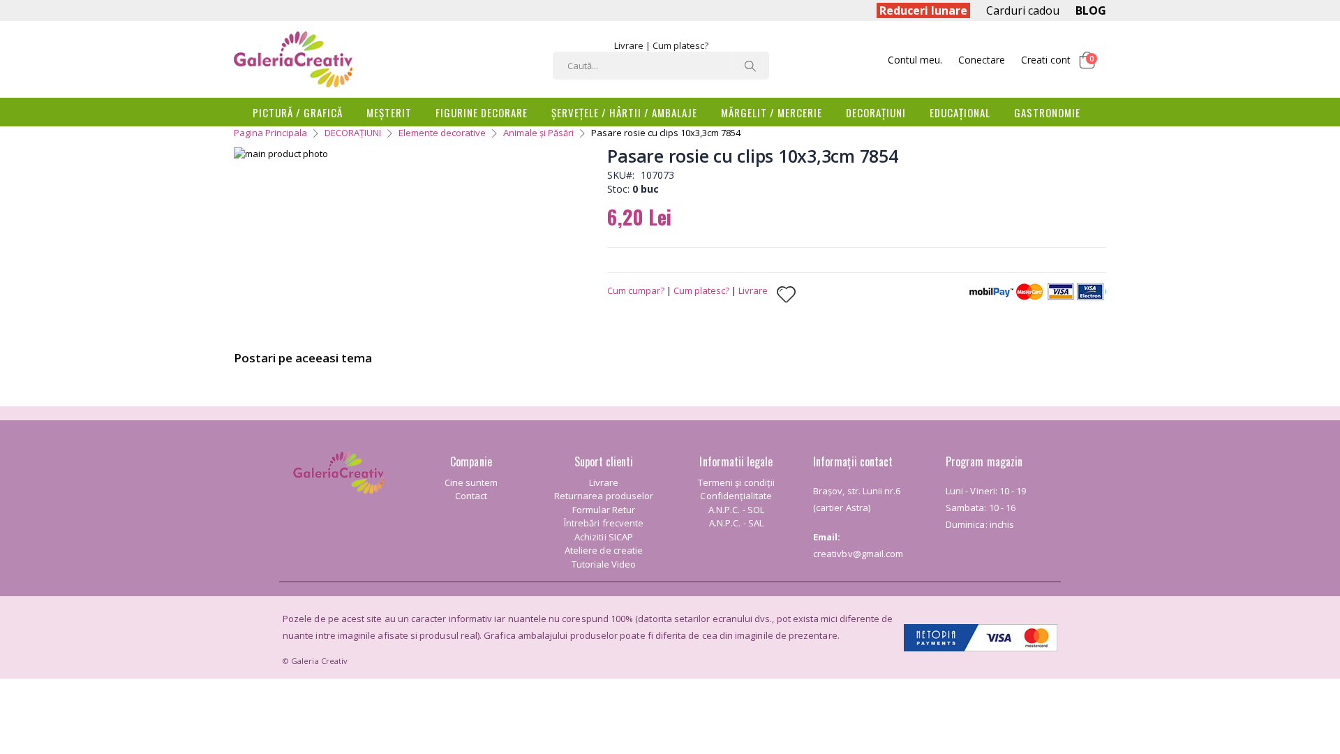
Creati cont (1046, 59)
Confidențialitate (736, 495)
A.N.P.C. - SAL (736, 523)
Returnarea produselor (603, 495)
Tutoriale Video (604, 564)
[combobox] (661, 66)
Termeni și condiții (736, 482)
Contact (471, 495)
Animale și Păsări (538, 132)
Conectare (981, 59)
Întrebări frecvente (603, 523)
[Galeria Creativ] (293, 59)
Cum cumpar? (635, 290)
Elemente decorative (442, 132)
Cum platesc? (680, 45)
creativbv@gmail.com (858, 553)
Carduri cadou (1022, 10)
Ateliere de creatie (604, 550)
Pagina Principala (270, 132)
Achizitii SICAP (603, 537)
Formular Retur (604, 509)
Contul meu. (915, 59)
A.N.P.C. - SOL (736, 509)
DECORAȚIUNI (353, 132)
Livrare (628, 45)
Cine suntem (471, 482)
